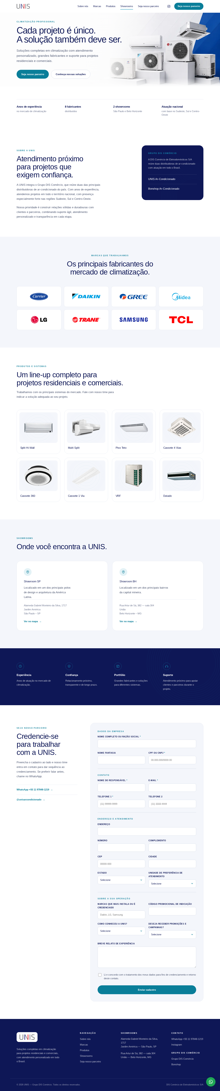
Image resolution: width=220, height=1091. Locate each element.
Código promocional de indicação (170, 904)
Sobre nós (82, 6)
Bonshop (176, 1064)
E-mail (153, 780)
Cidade (152, 856)
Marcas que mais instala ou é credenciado (116, 906)
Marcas (97, 6)
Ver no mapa (34, 621)
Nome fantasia (107, 753)
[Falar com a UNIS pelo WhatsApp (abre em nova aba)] (210, 1081)
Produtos (110, 6)
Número (102, 840)
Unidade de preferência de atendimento (165, 875)
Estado (102, 873)
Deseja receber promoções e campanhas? (167, 926)
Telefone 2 (155, 796)
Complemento (157, 840)
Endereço (104, 824)
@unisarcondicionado (31, 800)
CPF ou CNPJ (156, 753)
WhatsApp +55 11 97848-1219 (35, 790)
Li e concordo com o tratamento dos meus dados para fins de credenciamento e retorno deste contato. (150, 976)
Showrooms (126, 6)
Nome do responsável (112, 780)
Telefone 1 (105, 796)
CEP (100, 856)
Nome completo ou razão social (119, 736)
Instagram (176, 1044)
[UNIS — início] (23, 6)
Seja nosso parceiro (148, 6)
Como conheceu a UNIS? (112, 924)
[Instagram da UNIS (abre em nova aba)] (168, 6)
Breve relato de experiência (116, 943)
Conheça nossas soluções (71, 74)
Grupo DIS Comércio (182, 1058)
